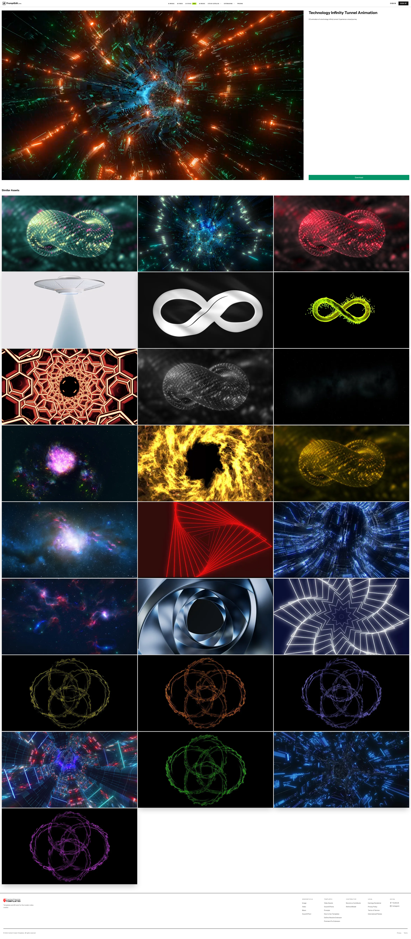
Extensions (228, 3)
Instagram (395, 906)
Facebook (395, 903)
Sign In (393, 3)
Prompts (327, 910)
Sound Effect (306, 914)
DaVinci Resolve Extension (333, 917)
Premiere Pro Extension (332, 921)
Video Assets (328, 903)
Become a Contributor (353, 903)
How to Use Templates (331, 914)
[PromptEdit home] (12, 3)
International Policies (375, 914)
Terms (406, 933)
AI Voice (190, 3)
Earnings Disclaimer (374, 903)
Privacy (399, 933)
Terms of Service (374, 910)
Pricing (240, 3)
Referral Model (351, 907)
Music (304, 910)
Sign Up (403, 3)
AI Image (171, 3)
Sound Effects (329, 907)
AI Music (202, 3)
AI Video (180, 3)
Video (304, 907)
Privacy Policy (372, 907)
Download (359, 177)
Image (304, 903)
